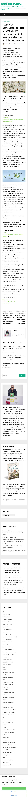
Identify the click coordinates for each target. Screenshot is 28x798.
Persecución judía (7, 720)
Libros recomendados (8, 697)
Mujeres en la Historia (8, 715)
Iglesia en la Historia (8, 684)
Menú (4, 14)
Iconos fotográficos (8, 682)
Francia (4, 669)
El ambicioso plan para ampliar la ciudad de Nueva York (13, 234)
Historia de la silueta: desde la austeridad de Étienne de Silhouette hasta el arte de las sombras (14, 541)
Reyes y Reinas (6, 737)
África (4, 612)
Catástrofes (6, 627)
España (4, 657)
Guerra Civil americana (8, 672)
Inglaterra (5, 687)
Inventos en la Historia (8, 692)
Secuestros (5, 740)
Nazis (4, 717)
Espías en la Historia (8, 662)
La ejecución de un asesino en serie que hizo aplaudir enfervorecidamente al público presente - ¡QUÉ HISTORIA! (13, 578)
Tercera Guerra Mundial (8, 752)
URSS (4, 757)
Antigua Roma (6, 617)
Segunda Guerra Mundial (9, 742)
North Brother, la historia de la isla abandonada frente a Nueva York (13, 119)
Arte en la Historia (7, 619)
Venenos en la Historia (8, 760)
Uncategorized (6, 21)
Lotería (4, 699)
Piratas (4, 727)
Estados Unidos (7, 664)
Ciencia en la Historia (8, 629)
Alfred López (9, 43)
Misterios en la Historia (8, 712)
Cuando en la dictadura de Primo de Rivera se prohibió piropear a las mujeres (14, 356)
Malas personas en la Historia (10, 710)
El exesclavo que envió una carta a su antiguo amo (14, 592)
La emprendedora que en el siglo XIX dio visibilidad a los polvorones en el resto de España (13, 532)
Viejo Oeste (5, 762)
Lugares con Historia (8, 704)
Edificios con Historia (8, 649)
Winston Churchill (7, 765)
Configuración (14, 791)
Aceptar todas (14, 788)
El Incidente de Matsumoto (9, 537)
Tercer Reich (6, 750)
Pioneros (5, 725)
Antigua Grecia (6, 614)
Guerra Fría (5, 674)
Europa (4, 667)
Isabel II (4, 694)
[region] (14, 786)
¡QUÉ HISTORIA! (11, 3)
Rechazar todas (14, 795)
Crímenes (5, 632)
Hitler (4, 679)
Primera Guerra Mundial (9, 730)
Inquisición (5, 689)
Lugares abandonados (8, 702)
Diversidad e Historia (8, 647)
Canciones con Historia (8, 624)
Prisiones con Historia (8, 732)
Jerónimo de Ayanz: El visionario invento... (14, 568)
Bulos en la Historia (7, 622)
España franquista (7, 659)
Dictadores (5, 644)
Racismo (5, 735)
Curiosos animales (7, 639)
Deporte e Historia (7, 642)
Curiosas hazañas (7, 634)
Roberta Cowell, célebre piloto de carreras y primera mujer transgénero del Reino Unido (14, 348)
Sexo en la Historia (7, 745)
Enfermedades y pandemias (10, 652)
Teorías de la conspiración (9, 747)
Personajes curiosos (8, 722)
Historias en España (8, 677)
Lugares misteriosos (8, 707)
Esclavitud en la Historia (9, 654)
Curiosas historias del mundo (10, 637)
